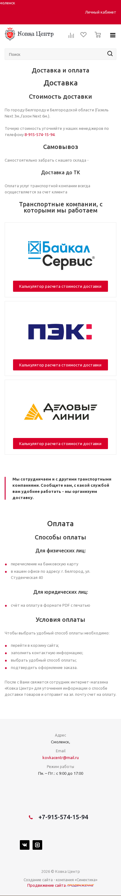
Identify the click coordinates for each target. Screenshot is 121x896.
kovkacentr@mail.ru (61, 757)
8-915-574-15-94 (40, 134)
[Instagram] (37, 845)
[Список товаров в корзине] (96, 39)
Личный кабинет (100, 12)
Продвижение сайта (47, 885)
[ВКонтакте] (24, 845)
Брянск (32, 12)
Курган (45, 12)
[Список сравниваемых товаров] (71, 37)
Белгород (16, 12)
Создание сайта (38, 880)
